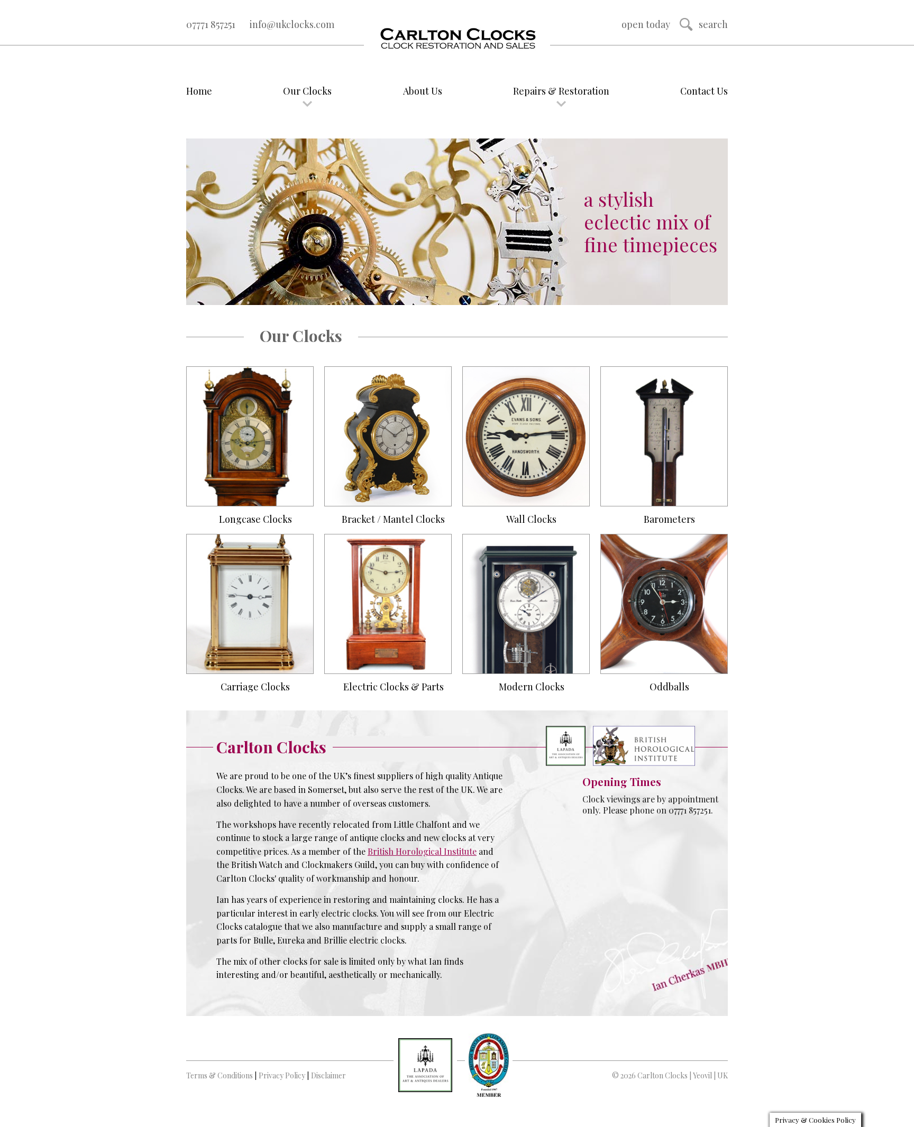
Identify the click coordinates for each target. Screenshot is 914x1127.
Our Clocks (307, 91)
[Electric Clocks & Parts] (388, 604)
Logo (457, 39)
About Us (422, 91)
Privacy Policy (282, 1075)
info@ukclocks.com (292, 24)
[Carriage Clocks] (250, 604)
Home (199, 91)
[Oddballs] (664, 604)
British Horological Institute (422, 851)
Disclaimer (328, 1075)
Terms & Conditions (219, 1075)
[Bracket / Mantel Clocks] (388, 436)
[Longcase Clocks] (250, 436)
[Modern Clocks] (526, 604)
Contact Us (704, 91)
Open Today (645, 24)
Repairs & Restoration (561, 91)
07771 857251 (210, 24)
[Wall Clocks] (526, 436)
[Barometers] (664, 436)
